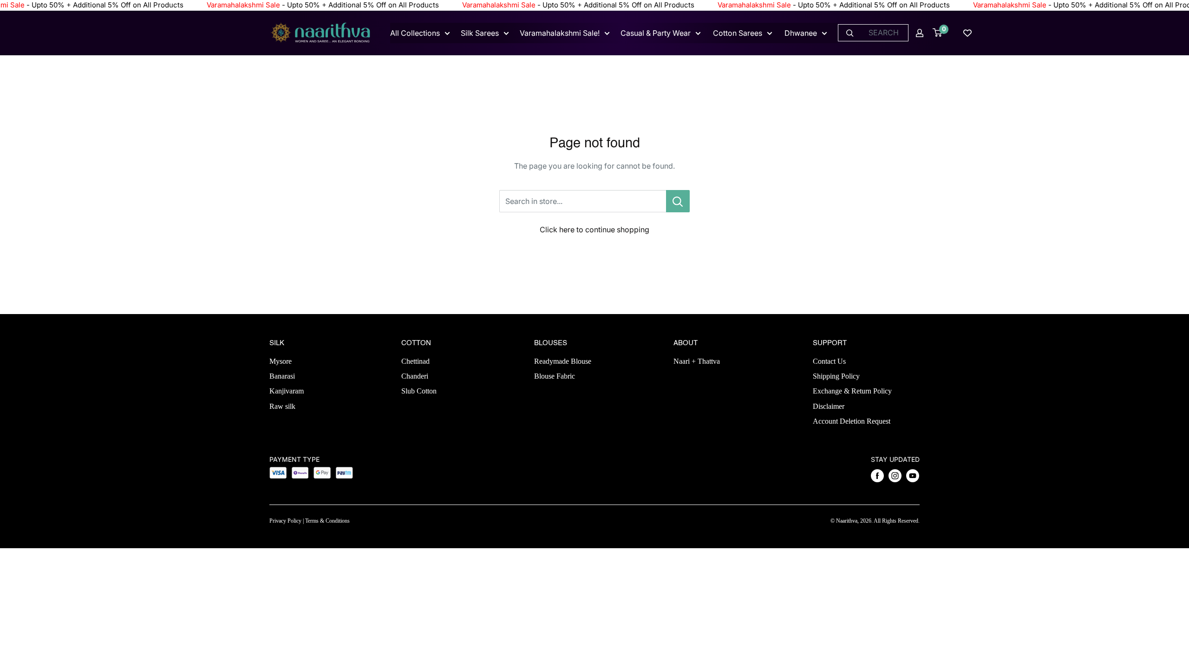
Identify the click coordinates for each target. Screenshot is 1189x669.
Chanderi (414, 376)
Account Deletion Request (851, 421)
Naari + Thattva (696, 361)
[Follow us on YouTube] (912, 475)
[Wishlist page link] (967, 33)
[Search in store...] (678, 201)
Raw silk (282, 406)
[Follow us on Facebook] (877, 475)
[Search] (850, 33)
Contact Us (829, 361)
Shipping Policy (836, 376)
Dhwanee (800, 33)
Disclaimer (828, 406)
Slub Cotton (419, 391)
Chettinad (415, 361)
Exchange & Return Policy (852, 391)
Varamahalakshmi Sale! (560, 33)
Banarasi (282, 376)
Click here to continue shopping (594, 229)
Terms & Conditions (327, 521)
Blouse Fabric (554, 376)
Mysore (280, 361)
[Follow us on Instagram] (895, 475)
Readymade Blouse (562, 361)
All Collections (415, 33)
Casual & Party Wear (656, 33)
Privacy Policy (285, 521)
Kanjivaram (286, 391)
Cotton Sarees (737, 33)
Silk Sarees (480, 33)
